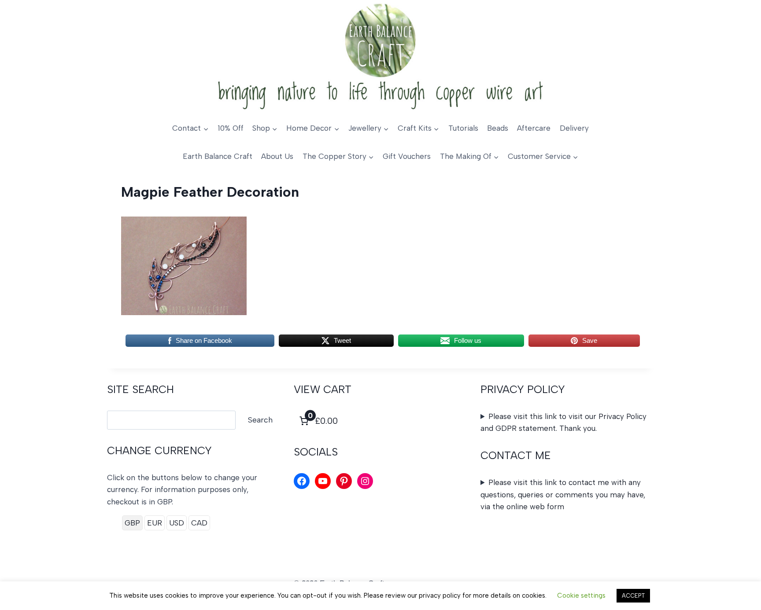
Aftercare (533, 128)
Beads (497, 128)
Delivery (574, 128)
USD (176, 522)
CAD (199, 522)
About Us (277, 156)
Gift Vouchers (407, 156)
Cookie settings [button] (581, 595)
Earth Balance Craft (217, 156)
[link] (317, 421)
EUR (154, 522)
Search (260, 420)
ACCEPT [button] (633, 595)
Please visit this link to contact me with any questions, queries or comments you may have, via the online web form (562, 494)
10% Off (231, 128)
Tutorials (463, 128)
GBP (132, 522)
